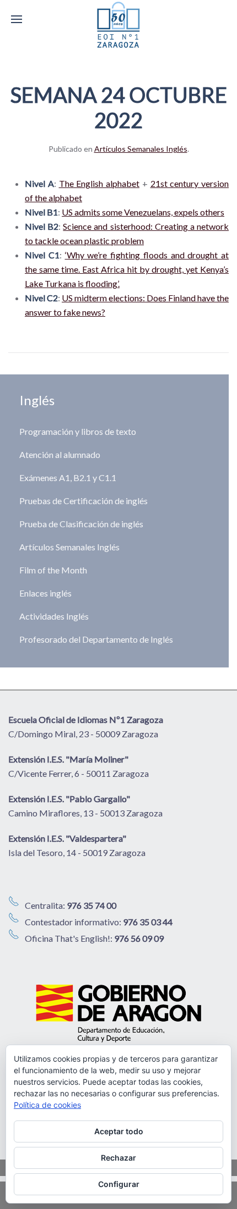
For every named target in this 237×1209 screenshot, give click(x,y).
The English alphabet (99, 183)
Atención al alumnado (59, 454)
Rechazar (118, 1157)
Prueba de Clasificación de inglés (81, 523)
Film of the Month (53, 570)
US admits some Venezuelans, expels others (143, 212)
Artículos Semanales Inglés (140, 148)
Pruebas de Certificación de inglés (83, 500)
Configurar (118, 1184)
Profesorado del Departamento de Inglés (96, 639)
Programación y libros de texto (77, 431)
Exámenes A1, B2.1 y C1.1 (67, 477)
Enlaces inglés (45, 593)
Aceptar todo (118, 1131)
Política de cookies (47, 1104)
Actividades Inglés (54, 616)
